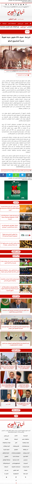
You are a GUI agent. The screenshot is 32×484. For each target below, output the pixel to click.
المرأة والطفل (6, 453)
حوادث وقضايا (26, 442)
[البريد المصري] (16, 190)
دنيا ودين (26, 460)
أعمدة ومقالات (6, 446)
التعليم (16, 449)
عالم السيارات (26, 466)
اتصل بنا (6, 473)
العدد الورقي (16, 251)
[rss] (13, 4)
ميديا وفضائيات (25, 446)
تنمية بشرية (6, 449)
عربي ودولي (20, 23)
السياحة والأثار (6, 463)
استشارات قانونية (16, 466)
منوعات (25, 470)
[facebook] (26, 4)
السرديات (25, 463)
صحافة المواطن (6, 460)
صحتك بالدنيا (16, 456)
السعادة (6, 466)
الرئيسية (25, 435)
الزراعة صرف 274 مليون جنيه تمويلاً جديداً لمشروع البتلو (15, 171)
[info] (8, 4)
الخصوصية (16, 473)
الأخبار (26, 23)
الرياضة (4, 23)
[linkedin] (18, 4)
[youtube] (21, 4)
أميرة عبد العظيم (22, 75)
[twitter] (23, 4)
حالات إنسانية (16, 460)
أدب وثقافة (25, 449)
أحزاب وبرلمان (26, 453)
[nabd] (16, 4)
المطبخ (6, 456)
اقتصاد (27, 31)
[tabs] (6, 4)
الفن (16, 442)
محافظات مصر (12, 23)
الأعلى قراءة (16, 350)
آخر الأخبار (16, 256)
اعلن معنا (25, 473)
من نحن (6, 470)
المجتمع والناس (16, 463)
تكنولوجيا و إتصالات (16, 453)
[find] (11, 4)
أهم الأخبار (16, 296)
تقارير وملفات (16, 446)
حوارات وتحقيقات (6, 442)
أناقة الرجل (25, 456)
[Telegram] (22, 175)
